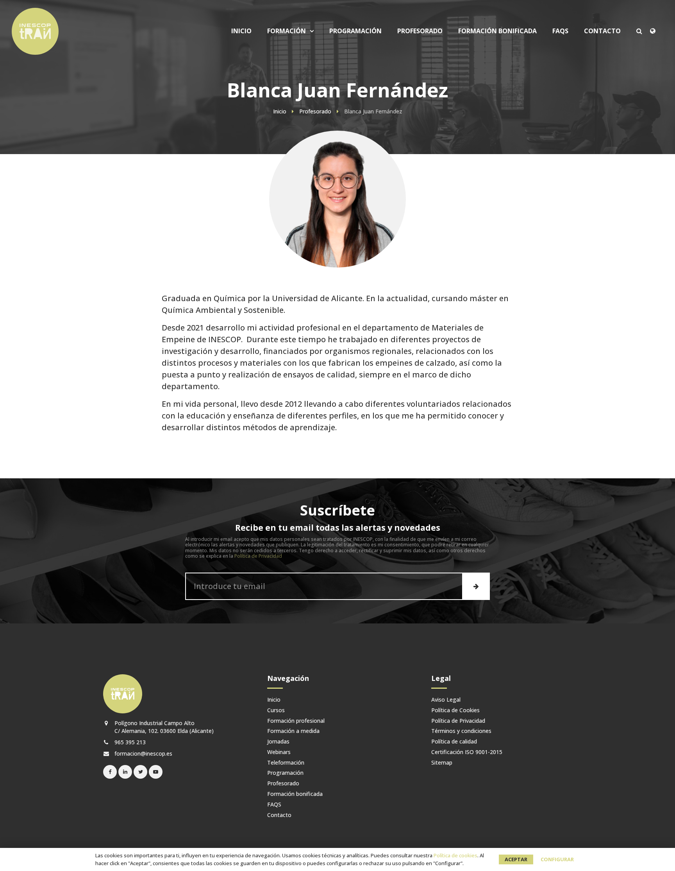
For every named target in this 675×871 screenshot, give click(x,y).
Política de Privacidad (258, 556)
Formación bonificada (497, 31)
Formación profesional (296, 721)
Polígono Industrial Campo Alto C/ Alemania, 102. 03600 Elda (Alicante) (163, 726)
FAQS (560, 31)
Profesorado (420, 31)
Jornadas (278, 741)
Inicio (241, 31)
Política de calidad (454, 741)
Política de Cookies (455, 710)
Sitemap (441, 763)
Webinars (279, 752)
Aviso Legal (446, 700)
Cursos (295, 82)
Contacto (602, 31)
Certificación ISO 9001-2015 (466, 752)
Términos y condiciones (461, 731)
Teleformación (285, 763)
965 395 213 (129, 742)
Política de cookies (455, 855)
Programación (355, 31)
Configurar (557, 859)
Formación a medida (293, 731)
